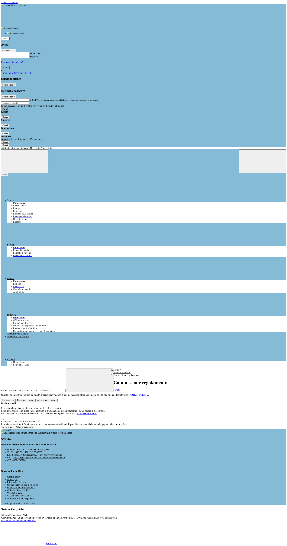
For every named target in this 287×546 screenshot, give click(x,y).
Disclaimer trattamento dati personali (18, 520)
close (4, 175)
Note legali (12, 479)
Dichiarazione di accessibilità (21, 487)
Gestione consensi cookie (19, 495)
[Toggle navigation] (24, 161)
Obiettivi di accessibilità (18, 490)
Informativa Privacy (16, 482)
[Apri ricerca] (262, 161)
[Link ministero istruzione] (14, 5)
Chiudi (5, 117)
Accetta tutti (46, 400)
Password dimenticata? (12, 62)
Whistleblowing (14, 493)
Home (116, 370)
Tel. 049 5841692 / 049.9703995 (26, 452)
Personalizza (8, 400)
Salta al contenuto (9, 2)
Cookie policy (13, 477)
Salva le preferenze (24, 427)
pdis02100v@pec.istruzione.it (39, 457)
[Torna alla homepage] (143, 148)
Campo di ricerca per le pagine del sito (19, 390)
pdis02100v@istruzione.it (38, 455)
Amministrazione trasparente (20, 498)
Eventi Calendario (121, 372)
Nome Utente (35, 53)
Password (34, 56)
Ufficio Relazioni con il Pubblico (22, 485)
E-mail (32, 100)
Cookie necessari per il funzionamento (19, 421)
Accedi (5, 38)
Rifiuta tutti (25, 400)
